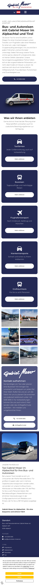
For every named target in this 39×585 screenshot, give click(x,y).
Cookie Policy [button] (26, 566)
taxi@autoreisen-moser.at (12, 539)
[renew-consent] (2, 583)
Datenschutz (9, 550)
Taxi (5, 555)
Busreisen (8, 552)
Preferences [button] (31, 568)
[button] (25, 12)
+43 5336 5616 (8, 537)
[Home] (19, 5)
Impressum (8, 547)
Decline (19, 577)
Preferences (19, 581)
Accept (19, 573)
